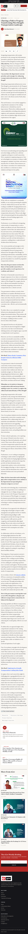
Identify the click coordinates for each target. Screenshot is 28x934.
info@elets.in (4, 923)
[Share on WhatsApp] (13, 51)
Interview (6, 14)
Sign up (14, 865)
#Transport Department (7, 717)
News (2, 892)
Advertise (13, 2)
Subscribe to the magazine (7, 916)
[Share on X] (9, 51)
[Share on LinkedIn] (6, 51)
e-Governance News (5, 906)
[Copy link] (17, 51)
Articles (3, 894)
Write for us (20, 2)
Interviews (3, 896)
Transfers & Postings (6, 898)
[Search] (18, 6)
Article (2, 908)
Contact (3, 921)
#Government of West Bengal (17, 715)
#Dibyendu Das (5, 715)
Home (2, 14)
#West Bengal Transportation (8, 720)
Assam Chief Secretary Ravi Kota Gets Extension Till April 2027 (17, 10)
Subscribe (7, 2)
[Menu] (15, 5)
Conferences (4, 918)
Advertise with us (5, 919)
